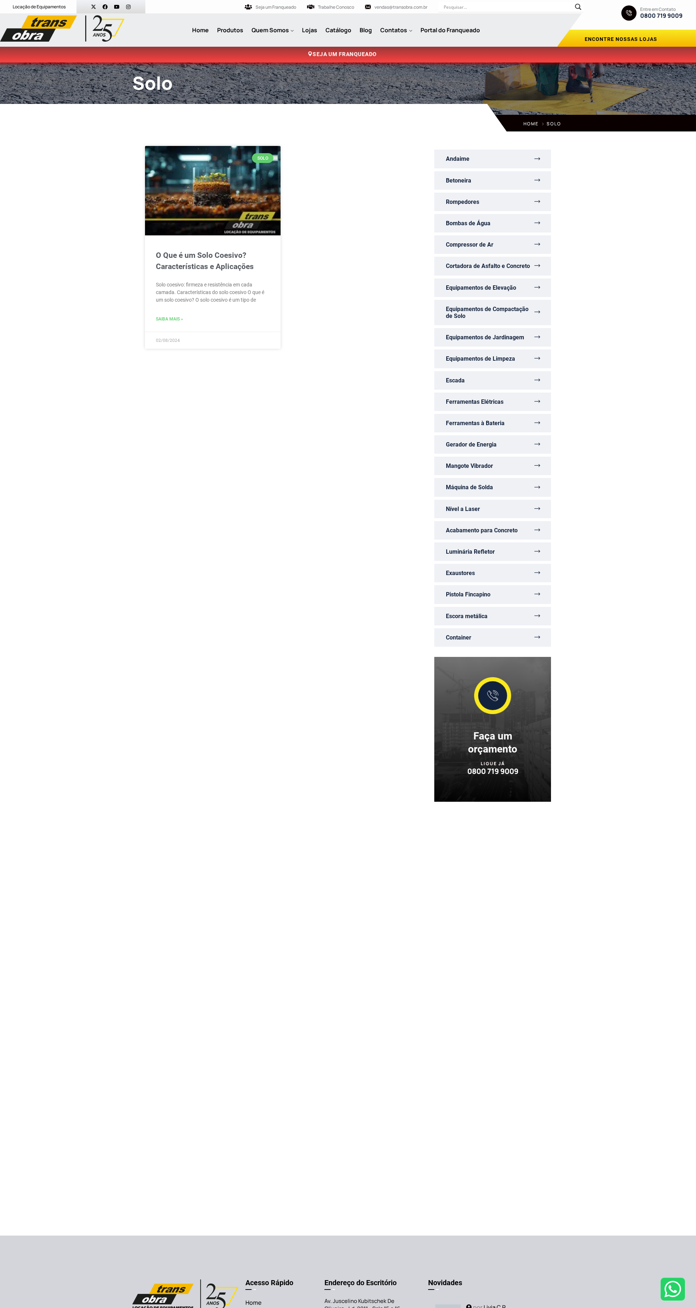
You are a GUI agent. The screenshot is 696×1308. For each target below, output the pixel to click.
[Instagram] (128, 6)
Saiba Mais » (169, 319)
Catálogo (338, 30)
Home (200, 30)
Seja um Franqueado (276, 7)
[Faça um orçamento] (493, 696)
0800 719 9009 (661, 15)
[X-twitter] (93, 6)
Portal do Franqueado (450, 30)
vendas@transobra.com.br (400, 7)
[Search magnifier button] (578, 7)
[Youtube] (116, 6)
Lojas (309, 30)
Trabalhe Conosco (336, 7)
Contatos (393, 30)
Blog (366, 30)
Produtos (230, 30)
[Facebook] (105, 6)
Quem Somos (270, 30)
